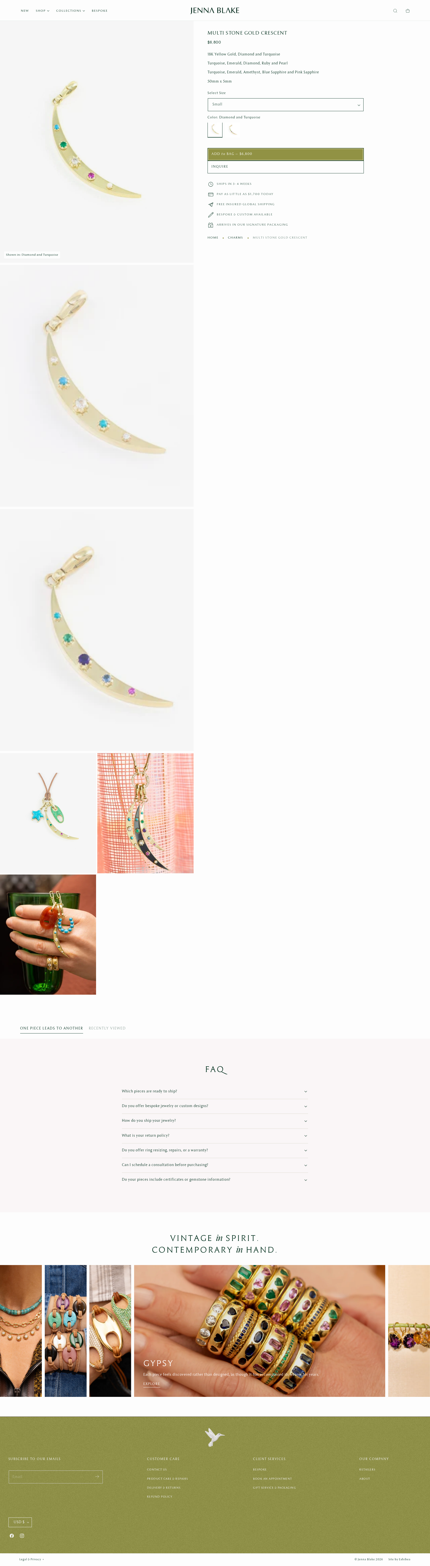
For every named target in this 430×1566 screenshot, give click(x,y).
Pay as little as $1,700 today (245, 194)
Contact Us (157, 1469)
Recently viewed (107, 1028)
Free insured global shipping (246, 204)
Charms (235, 237)
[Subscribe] (97, 1476)
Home (213, 237)
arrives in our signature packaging (252, 225)
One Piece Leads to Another (51, 1028)
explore (196, 1384)
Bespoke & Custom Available (245, 214)
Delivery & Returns (164, 1487)
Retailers (367, 1469)
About (364, 1478)
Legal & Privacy (31, 1559)
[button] (395, 10)
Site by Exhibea (399, 1559)
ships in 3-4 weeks (234, 184)
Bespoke (260, 1469)
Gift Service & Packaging (274, 1487)
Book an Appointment (272, 1478)
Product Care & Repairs (167, 1478)
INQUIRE (220, 167)
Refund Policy (160, 1496)
